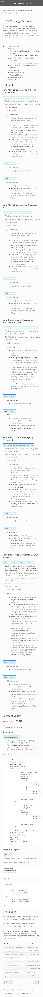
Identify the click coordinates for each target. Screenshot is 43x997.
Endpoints (11, 48)
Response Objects (16, 77)
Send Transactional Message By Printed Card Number (18, 321)
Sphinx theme (7, 993)
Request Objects (16, 75)
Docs (4, 10)
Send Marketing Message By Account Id (24, 56)
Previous (8, 982)
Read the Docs (27, 993)
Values (17, 72)
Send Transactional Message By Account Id (25, 63)
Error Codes (11, 80)
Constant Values (13, 70)
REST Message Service (17, 21)
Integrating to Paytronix (23, 3)
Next (36, 982)
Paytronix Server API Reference (19, 10)
